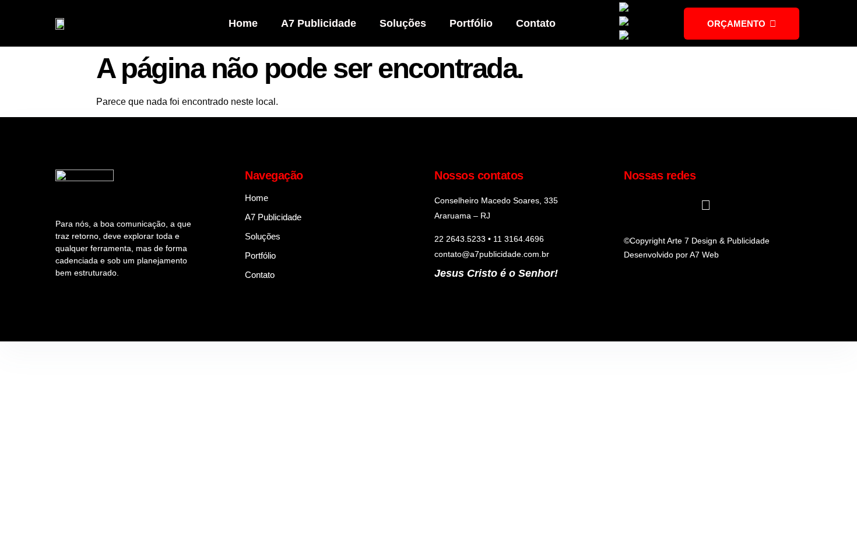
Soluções (403, 23)
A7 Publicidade (318, 23)
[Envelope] (705, 205)
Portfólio (471, 23)
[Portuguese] (647, 23)
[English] (639, 9)
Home (243, 23)
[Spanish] (641, 37)
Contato (536, 23)
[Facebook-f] (630, 205)
